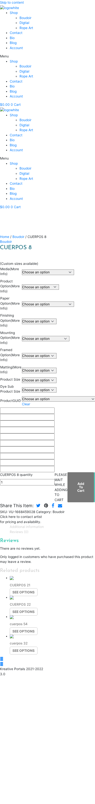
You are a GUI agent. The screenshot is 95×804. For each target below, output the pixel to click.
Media (9, 271)
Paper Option (10, 303)
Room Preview (40, 222)
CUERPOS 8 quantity (16, 475)
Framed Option (10, 355)
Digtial (24, 23)
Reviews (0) (19, 532)
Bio (12, 38)
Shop (14, 13)
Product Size (10, 379)
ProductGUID (10, 401)
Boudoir (25, 18)
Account (16, 48)
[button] (47, 56)
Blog (13, 43)
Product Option (10, 286)
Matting (10, 369)
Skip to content (12, 2)
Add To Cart (80, 487)
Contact (16, 33)
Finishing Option (10, 320)
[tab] (52, 526)
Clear (26, 404)
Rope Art (26, 28)
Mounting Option (10, 338)
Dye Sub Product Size (10, 389)
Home (4, 237)
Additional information (27, 527)
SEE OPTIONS (23, 592)
